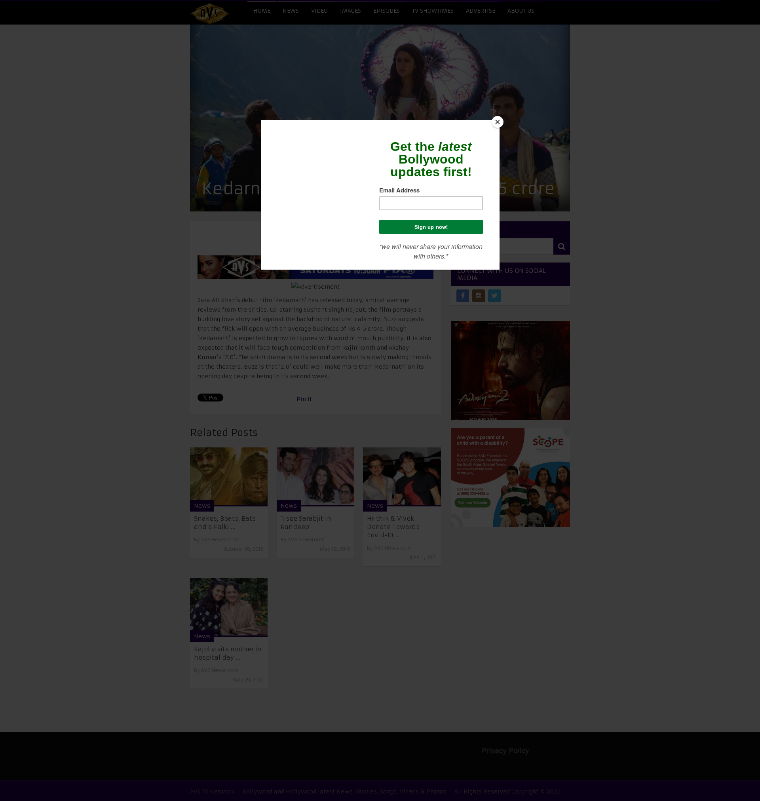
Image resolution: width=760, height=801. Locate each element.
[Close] (498, 122)
